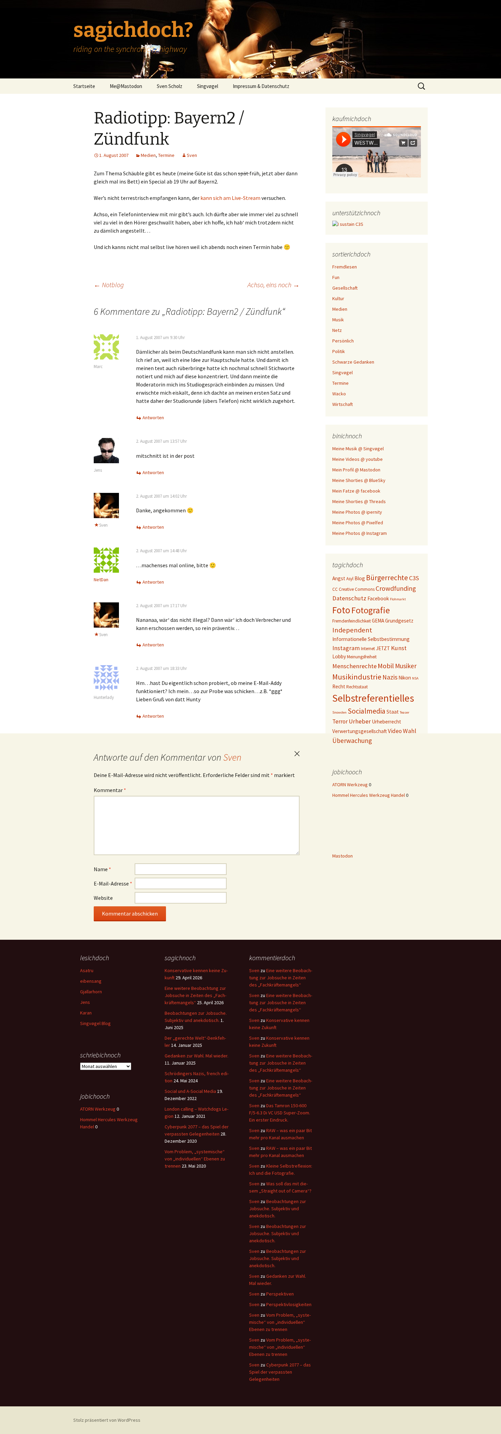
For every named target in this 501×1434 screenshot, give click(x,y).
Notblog (109, 284)
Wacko (339, 394)
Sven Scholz (169, 86)
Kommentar (110, 790)
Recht (338, 686)
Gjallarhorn (91, 992)
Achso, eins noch (273, 284)
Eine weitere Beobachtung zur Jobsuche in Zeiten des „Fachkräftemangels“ (195, 995)
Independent (352, 630)
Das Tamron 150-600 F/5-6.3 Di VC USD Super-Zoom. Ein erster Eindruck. (279, 1112)
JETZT (383, 648)
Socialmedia (366, 711)
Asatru (86, 970)
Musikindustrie (356, 677)
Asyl (349, 579)
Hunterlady (104, 697)
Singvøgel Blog (95, 1023)
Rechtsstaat (357, 687)
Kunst (399, 648)
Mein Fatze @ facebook (356, 491)
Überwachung (352, 740)
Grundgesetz (399, 620)
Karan (86, 1013)
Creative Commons (357, 589)
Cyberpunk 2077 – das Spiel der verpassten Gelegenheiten (280, 1372)
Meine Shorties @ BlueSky (358, 480)
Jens (98, 470)
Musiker (405, 666)
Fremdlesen (344, 267)
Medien (148, 155)
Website (103, 897)
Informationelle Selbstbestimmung (371, 639)
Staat (392, 711)
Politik (338, 351)
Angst (338, 578)
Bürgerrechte (387, 577)
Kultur (338, 298)
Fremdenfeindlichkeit (351, 621)
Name (102, 869)
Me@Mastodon (126, 86)
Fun (335, 277)
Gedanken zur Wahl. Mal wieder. (196, 1056)
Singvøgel (207, 86)
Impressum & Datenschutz (261, 86)
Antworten (153, 417)
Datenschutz (349, 598)
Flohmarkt (398, 599)
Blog (359, 578)
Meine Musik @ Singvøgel (358, 448)
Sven (192, 155)
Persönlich (343, 341)
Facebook (378, 598)
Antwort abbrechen (297, 754)
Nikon (404, 677)
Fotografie (370, 610)
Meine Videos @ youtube (357, 459)
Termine (166, 155)
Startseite (84, 86)
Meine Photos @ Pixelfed (357, 523)
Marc (98, 366)
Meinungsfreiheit (362, 657)
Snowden (339, 712)
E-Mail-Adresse (113, 883)
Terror (340, 721)
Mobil (386, 665)
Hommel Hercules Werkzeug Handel (368, 795)
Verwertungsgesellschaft (359, 731)
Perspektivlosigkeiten (289, 1304)
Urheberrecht (386, 721)
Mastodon (342, 856)
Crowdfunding (396, 588)
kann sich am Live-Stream (230, 197)
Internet (368, 649)
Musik (338, 320)
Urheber (360, 721)
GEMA (378, 620)
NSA (415, 678)
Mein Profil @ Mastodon (356, 470)
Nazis (389, 677)
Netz (337, 330)
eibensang (91, 981)
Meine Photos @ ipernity (357, 512)
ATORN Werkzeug (350, 784)
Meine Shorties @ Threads (359, 501)
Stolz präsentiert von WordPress (106, 1420)
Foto (341, 610)
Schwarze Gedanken (353, 362)
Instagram (346, 648)
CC (335, 589)
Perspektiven (280, 1294)
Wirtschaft (342, 404)
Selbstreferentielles (373, 698)
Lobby (339, 656)
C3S (414, 578)
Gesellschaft (345, 288)
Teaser (404, 712)
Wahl (409, 731)
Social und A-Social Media (190, 1091)
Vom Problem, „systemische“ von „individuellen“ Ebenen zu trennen (195, 1158)
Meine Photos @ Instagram (359, 533)
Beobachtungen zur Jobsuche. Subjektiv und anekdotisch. (277, 1208)
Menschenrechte (354, 666)
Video (395, 731)
